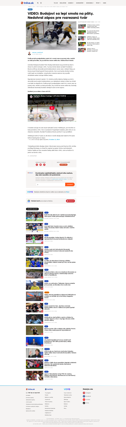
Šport (98, 3)
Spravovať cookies (30, 411)
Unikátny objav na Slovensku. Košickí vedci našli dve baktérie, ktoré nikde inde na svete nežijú (93, 38)
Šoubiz (46, 395)
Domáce (70, 3)
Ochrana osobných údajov (32, 406)
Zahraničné (79, 3)
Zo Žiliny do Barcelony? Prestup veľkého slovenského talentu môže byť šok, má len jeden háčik (60, 262)
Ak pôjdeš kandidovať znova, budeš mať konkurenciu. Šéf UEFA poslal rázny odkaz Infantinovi (57, 341)
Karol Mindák (47, 277)
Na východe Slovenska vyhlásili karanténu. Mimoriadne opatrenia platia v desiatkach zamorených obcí (93, 32)
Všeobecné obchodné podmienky (34, 404)
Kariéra (46, 406)
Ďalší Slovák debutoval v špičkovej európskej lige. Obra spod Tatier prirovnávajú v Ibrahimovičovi (60, 215)
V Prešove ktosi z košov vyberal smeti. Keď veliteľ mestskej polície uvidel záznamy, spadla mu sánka (93, 26)
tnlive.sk (30, 6)
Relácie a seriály (49, 397)
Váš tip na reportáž (34, 392)
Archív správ (29, 402)
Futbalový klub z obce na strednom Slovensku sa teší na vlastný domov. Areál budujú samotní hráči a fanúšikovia (60, 273)
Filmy (65, 408)
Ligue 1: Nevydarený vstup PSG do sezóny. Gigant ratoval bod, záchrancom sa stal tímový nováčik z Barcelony (59, 375)
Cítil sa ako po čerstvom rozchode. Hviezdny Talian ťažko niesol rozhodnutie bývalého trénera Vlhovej (60, 353)
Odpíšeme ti (48, 412)
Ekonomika (89, 3)
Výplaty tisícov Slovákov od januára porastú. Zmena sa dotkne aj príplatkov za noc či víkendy (93, 50)
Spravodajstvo (67, 397)
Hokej (46, 223)
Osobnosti (47, 399)
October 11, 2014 (54, 139)
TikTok (87, 403)
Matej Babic (47, 356)
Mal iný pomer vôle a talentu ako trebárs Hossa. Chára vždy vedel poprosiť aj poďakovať (60, 329)
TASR (45, 241)
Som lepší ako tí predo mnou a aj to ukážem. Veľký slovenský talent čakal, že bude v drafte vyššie (59, 227)
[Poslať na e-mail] (40, 164)
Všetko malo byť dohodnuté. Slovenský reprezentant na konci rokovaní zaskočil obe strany (58, 251)
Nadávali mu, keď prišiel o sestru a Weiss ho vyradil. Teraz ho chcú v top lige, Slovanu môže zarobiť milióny (59, 319)
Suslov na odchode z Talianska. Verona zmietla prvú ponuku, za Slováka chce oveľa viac (59, 284)
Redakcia (28, 408)
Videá (104, 3)
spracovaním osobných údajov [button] (59, 179)
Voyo (67, 192)
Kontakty (28, 395)
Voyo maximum (67, 392)
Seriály (65, 406)
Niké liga (47, 292)
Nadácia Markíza (49, 410)
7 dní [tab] (99, 22)
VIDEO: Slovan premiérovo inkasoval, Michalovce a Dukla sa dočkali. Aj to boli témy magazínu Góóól (60, 296)
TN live (56, 3)
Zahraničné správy (30, 399)
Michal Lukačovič (37, 52)
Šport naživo (67, 401)
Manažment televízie (50, 408)
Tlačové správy (48, 401)
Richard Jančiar (48, 218)
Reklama (47, 404)
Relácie (66, 404)
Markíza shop (48, 415)
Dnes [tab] (92, 22)
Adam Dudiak (47, 265)
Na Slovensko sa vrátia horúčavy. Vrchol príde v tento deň (93, 44)
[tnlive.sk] (27, 3)
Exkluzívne (63, 3)
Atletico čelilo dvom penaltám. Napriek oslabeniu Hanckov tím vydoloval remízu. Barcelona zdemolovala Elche (60, 364)
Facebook (88, 396)
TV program (48, 392)
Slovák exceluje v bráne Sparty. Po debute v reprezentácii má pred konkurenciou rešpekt (58, 238)
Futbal (46, 212)
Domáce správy (30, 397)
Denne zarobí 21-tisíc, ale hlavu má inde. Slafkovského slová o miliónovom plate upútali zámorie (59, 307)
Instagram (88, 392)
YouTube (88, 399)
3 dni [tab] (95, 22)
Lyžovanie (47, 349)
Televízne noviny (68, 395)
